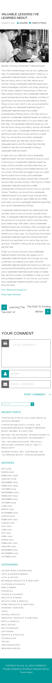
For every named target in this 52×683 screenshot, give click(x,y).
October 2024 (8, 489)
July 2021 (6, 526)
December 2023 (9, 499)
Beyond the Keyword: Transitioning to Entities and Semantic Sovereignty (25, 436)
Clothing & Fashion (13, 584)
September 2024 (10, 492)
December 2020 (9, 550)
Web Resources (11, 648)
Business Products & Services (20, 581)
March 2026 (7, 472)
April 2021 (6, 536)
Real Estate (8, 625)
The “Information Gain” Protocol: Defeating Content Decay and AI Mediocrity (22, 445)
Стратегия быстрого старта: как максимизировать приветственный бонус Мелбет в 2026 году (23, 428)
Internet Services (12, 608)
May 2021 (6, 533)
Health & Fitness (39, 23)
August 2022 (8, 516)
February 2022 (9, 520)
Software (7, 631)
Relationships (10, 628)
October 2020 (8, 557)
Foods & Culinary (12, 594)
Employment (8, 587)
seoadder (23, 23)
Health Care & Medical (15, 601)
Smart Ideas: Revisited (11, 294)
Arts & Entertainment (14, 574)
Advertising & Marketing (16, 571)
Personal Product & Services (19, 618)
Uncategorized (10, 645)
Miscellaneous (10, 615)
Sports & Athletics (12, 635)
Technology (8, 638)
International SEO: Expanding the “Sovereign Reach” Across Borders (23, 453)
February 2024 (9, 496)
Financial (7, 591)
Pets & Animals (10, 621)
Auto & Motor (9, 577)
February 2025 (9, 486)
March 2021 (7, 540)
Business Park (40, 669)
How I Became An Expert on (13, 290)
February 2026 (9, 476)
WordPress (27, 669)
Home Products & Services (17, 604)
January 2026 (9, 479)
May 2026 (6, 469)
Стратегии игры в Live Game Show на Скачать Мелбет (24, 419)
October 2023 (8, 503)
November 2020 (9, 553)
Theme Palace (26, 672)
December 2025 (9, 482)
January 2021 (8, 546)
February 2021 (9, 543)
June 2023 (6, 506)
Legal (4, 611)
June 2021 (6, 530)
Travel (5, 642)
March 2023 (7, 509)
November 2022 (9, 513)
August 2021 (8, 523)
